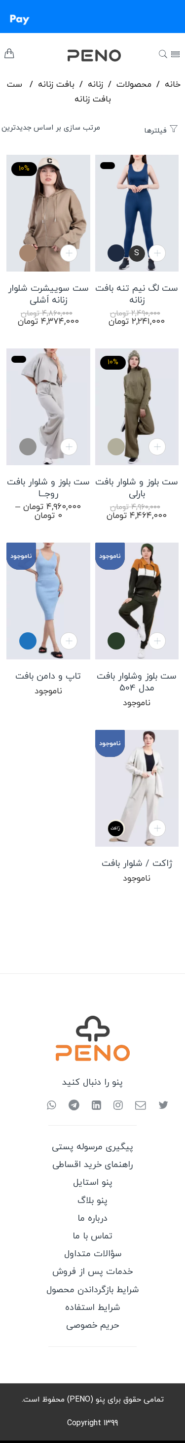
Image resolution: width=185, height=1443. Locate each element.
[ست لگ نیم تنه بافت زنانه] (137, 213)
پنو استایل (92, 1182)
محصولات (133, 84)
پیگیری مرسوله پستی (92, 1147)
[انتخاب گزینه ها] (68, 446)
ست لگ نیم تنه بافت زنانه (136, 295)
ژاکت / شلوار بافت (137, 864)
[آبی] (28, 641)
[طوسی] (28, 446)
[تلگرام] (70, 1106)
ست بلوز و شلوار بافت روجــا (48, 488)
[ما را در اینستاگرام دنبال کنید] (114, 1106)
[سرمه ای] (116, 253)
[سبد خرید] (9, 56)
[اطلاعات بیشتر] (157, 828)
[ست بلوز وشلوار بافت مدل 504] (137, 601)
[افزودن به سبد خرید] (157, 253)
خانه (173, 84)
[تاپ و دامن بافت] (48, 601)
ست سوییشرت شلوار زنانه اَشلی (48, 295)
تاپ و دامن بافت (48, 677)
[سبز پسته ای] (116, 446)
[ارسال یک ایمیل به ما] (137, 1106)
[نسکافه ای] (28, 253)
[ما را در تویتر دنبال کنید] (159, 1106)
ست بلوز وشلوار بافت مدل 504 (137, 682)
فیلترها (156, 131)
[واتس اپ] (51, 1106)
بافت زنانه (56, 84)
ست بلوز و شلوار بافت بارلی (136, 488)
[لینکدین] (92, 1106)
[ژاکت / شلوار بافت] (137, 788)
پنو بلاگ (92, 1201)
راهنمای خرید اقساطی (92, 1165)
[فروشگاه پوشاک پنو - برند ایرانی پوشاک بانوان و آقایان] (79, 55)
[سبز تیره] (116, 641)
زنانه (95, 84)
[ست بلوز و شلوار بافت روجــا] (48, 406)
